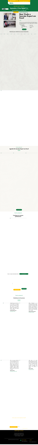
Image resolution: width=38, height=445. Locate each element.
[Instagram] (18, 437)
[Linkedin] (20, 437)
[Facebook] (17, 437)
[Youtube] (19, 437)
